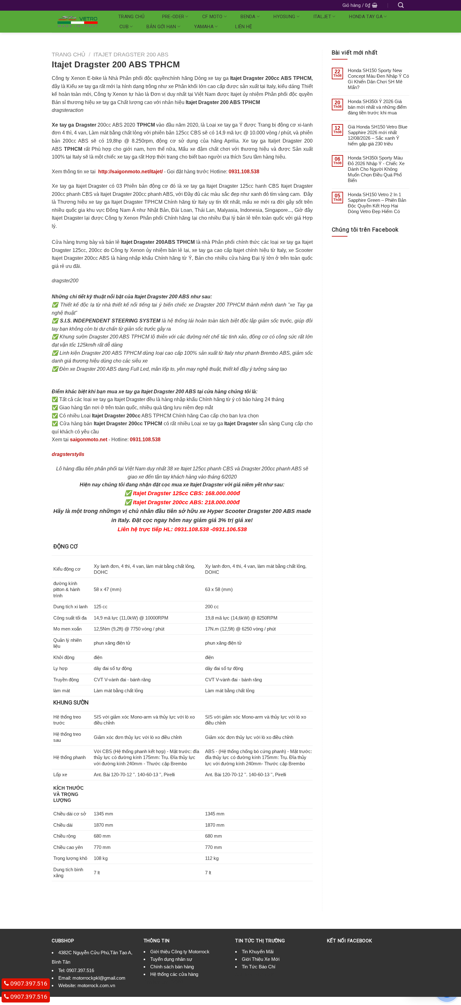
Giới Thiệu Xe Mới (260, 959)
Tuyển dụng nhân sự (171, 959)
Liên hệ (243, 26)
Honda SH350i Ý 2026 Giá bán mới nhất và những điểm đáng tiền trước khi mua (377, 107)
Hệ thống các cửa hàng (174, 974)
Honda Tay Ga (366, 16)
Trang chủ (131, 16)
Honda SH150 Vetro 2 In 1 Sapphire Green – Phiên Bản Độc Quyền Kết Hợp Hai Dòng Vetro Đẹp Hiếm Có (377, 203)
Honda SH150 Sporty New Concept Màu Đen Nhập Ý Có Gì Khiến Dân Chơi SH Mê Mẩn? (378, 79)
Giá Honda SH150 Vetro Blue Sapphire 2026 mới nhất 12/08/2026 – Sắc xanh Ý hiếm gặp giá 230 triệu (377, 135)
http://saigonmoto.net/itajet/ (130, 171)
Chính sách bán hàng (172, 966)
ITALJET (322, 16)
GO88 (176, 982)
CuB (124, 26)
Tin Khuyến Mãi (257, 951)
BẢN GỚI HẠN (161, 26)
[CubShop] (77, 21)
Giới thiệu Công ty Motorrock (179, 951)
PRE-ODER (173, 16)
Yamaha (204, 26)
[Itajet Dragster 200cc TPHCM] (97, 171)
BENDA (248, 16)
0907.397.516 (80, 970)
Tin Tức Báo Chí (258, 966)
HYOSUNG (284, 16)
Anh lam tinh (156, 982)
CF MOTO (212, 16)
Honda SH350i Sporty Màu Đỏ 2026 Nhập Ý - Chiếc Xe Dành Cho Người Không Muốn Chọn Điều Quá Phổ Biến (376, 169)
